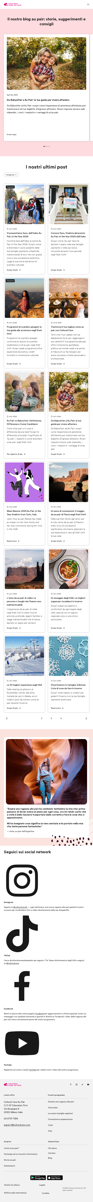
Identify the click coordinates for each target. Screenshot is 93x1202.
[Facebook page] (71, 1085)
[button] (7, 718)
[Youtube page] (88, 1085)
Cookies (45, 1193)
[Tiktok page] (82, 1085)
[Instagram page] (77, 1085)
